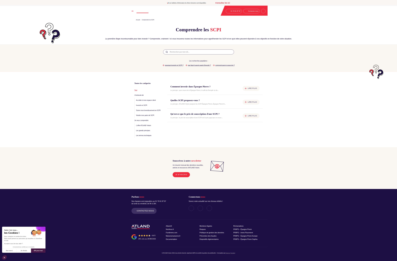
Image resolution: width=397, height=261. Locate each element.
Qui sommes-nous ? (158, 11)
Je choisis (24, 250)
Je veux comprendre (141, 120)
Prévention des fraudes (208, 236)
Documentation (212, 11)
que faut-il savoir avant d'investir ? (199, 65)
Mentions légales (206, 226)
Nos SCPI (173, 11)
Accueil (138, 20)
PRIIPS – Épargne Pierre (242, 229)
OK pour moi (38, 250)
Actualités (201, 11)
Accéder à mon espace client (146, 100)
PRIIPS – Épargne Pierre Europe (245, 236)
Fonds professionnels (188, 11)
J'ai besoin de (139, 95)
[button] (4, 257)
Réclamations (238, 226)
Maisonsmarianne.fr (173, 236)
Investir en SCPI (141, 105)
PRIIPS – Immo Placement (243, 233)
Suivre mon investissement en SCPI (148, 110)
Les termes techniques (143, 135)
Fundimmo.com (171, 233)
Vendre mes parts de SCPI (145, 115)
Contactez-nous (145, 211)
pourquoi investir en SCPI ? (174, 65)
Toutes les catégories (142, 83)
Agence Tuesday (230, 253)
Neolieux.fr (170, 229)
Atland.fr (169, 226)
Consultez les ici (222, 3)
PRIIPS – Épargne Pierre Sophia (245, 239)
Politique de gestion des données (212, 233)
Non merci (9, 250)
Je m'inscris (181, 174)
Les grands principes (143, 130)
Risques (203, 229)
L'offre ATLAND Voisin (143, 125)
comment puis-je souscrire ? (225, 65)
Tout (135, 90)
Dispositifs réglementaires (209, 239)
